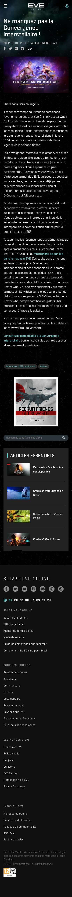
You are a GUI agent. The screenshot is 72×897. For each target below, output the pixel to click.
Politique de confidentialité (19, 826)
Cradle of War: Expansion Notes (48, 493)
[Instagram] (52, 589)
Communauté (11, 685)
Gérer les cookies (13, 839)
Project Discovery (14, 786)
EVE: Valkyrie (11, 753)
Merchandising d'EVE (16, 779)
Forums (8, 692)
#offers (43, 366)
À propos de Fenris (15, 813)
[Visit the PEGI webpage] (9, 872)
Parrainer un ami (13, 705)
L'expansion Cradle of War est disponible (48, 469)
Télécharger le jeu (14, 624)
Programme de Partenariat (19, 718)
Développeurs (11, 698)
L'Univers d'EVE (12, 747)
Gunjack (8, 760)
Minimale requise (13, 637)
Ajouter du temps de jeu (18, 630)
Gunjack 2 (9, 766)
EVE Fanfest (10, 773)
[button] (67, 6)
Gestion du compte (15, 672)
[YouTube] (24, 589)
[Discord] (42, 589)
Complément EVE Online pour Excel (25, 650)
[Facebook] (6, 589)
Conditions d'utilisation (17, 820)
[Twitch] (33, 589)
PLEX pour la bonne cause (19, 724)
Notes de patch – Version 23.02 (48, 516)
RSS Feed (9, 833)
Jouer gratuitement (15, 617)
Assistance (10, 679)
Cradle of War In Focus (46, 539)
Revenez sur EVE (13, 711)
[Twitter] (15, 589)
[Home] (36, 9)
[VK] (61, 589)
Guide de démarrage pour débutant (25, 643)
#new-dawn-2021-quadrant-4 (20, 366)
